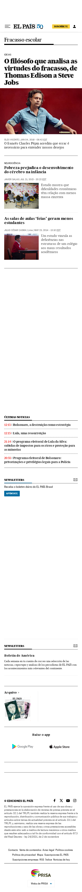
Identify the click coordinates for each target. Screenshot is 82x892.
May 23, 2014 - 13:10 (47, 230)
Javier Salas (11, 179)
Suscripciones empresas (25, 859)
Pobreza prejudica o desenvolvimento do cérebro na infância (38, 170)
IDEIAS (7, 55)
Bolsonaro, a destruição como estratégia (42, 425)
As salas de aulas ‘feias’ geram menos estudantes (38, 221)
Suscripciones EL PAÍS (56, 855)
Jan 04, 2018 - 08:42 (33, 139)
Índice (48, 859)
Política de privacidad (24, 855)
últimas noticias (17, 417)
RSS (42, 859)
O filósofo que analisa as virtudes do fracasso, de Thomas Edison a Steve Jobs (40, 72)
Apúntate (12, 493)
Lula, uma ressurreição (29, 433)
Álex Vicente (11, 139)
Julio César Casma (15, 230)
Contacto (13, 850)
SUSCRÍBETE (61, 26)
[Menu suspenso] (7, 26)
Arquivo (10, 692)
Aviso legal (48, 850)
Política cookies (64, 850)
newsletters (14, 479)
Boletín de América (19, 655)
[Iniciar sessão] (74, 26)
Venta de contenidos (30, 850)
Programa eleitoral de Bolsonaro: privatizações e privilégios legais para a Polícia (37, 460)
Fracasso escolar (23, 40)
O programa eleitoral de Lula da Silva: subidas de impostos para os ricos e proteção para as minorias (39, 445)
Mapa (40, 855)
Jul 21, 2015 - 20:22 (33, 179)
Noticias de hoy (61, 859)
